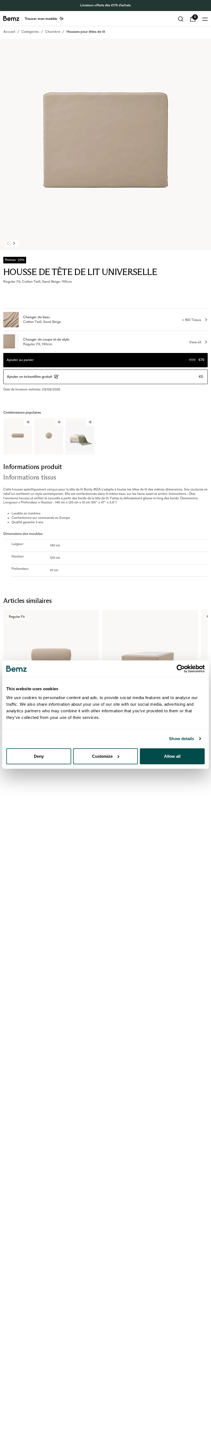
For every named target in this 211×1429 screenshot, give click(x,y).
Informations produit (32, 466)
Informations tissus (29, 477)
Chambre (52, 31)
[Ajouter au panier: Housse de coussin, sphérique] (59, 422)
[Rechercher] (181, 19)
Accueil (9, 31)
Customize (102, 756)
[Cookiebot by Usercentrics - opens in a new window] (181, 669)
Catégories (30, 31)
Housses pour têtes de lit (85, 31)
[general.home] (11, 18)
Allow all (172, 756)
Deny (39, 756)
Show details (181, 738)
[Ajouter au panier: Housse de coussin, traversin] (28, 422)
